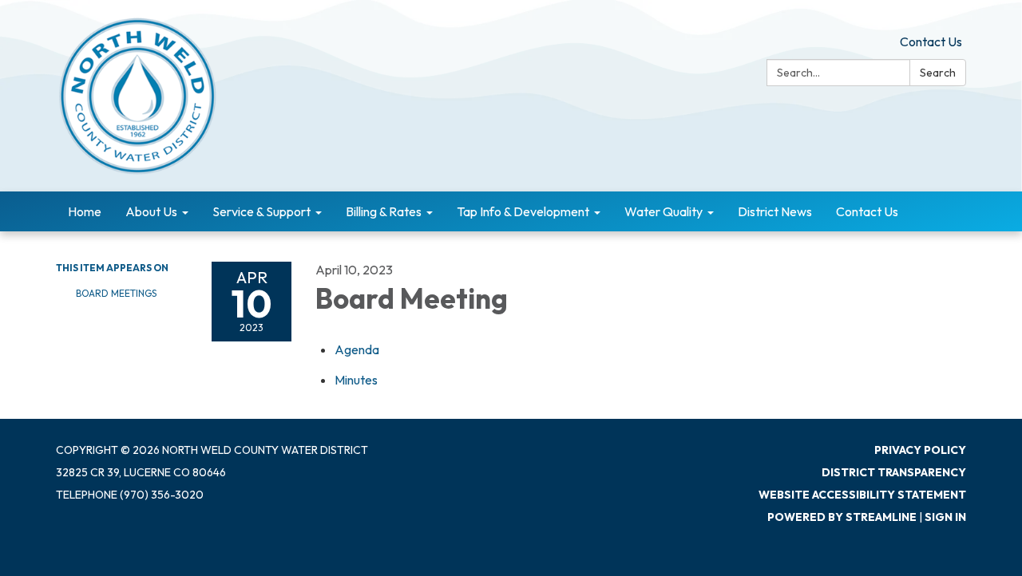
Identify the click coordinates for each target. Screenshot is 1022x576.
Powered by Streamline (842, 517)
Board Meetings (116, 293)
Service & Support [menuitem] (261, 211)
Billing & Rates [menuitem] (384, 211)
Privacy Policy (920, 450)
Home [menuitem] (84, 211)
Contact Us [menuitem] (867, 211)
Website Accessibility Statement (862, 494)
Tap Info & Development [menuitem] (523, 211)
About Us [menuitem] (151, 211)
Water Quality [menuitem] (663, 211)
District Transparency (894, 472)
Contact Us (931, 41)
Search (938, 72)
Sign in (945, 517)
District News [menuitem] (775, 211)
